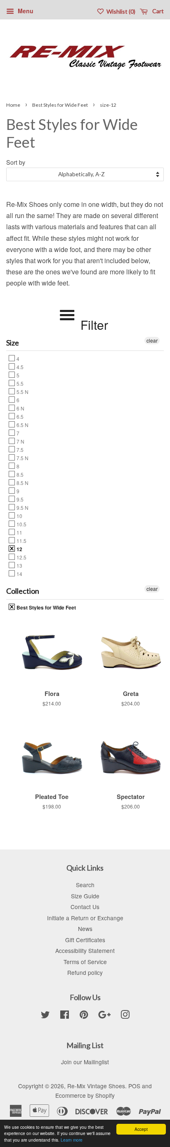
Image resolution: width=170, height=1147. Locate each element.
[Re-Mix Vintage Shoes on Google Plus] (104, 1016)
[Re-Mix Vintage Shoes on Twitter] (45, 1016)
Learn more (72, 1140)
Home (13, 105)
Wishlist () (120, 11)
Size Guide (85, 896)
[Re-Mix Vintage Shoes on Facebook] (64, 1016)
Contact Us (85, 906)
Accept (141, 1129)
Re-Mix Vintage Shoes (96, 1086)
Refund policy (85, 972)
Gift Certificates (85, 940)
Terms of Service (85, 961)
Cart (157, 10)
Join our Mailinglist (85, 1062)
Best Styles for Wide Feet (60, 105)
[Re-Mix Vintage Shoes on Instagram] (125, 1016)
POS (134, 1086)
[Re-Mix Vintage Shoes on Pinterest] (83, 1016)
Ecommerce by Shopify (85, 1095)
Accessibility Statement (85, 950)
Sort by (15, 162)
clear (152, 340)
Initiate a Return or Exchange (85, 918)
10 (18, 515)
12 (18, 548)
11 (18, 532)
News (85, 928)
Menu (24, 11)
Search (85, 885)
